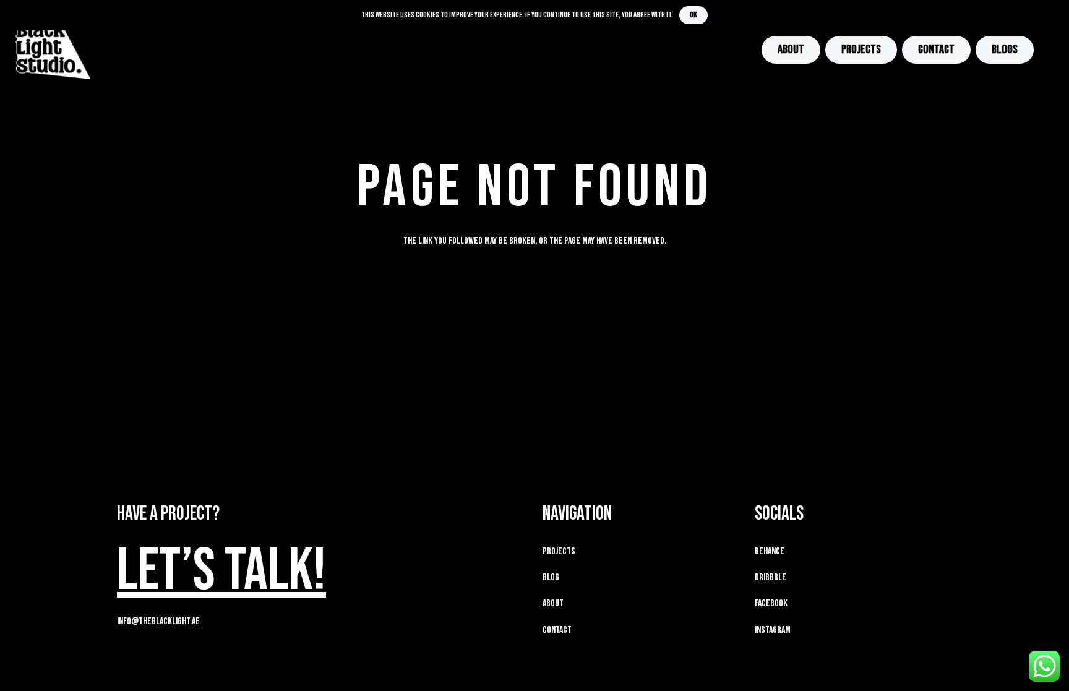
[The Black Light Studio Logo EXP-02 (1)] (53, 49)
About (553, 603)
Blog (551, 577)
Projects (559, 551)
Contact (557, 630)
